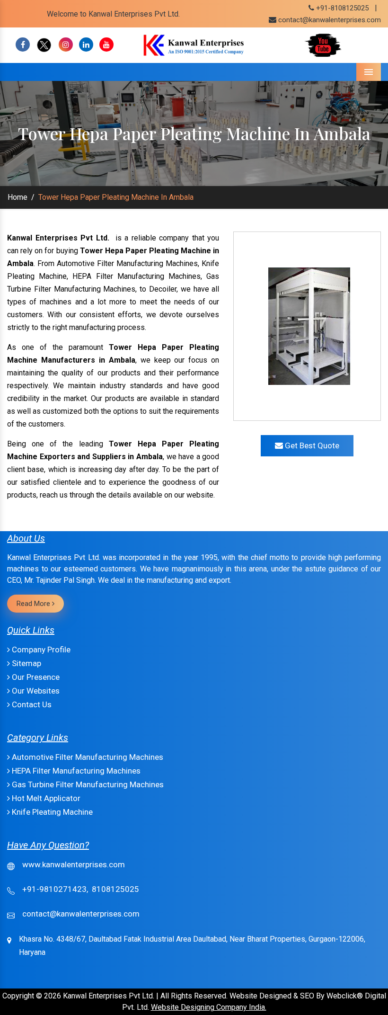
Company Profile (40, 649)
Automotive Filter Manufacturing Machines (86, 757)
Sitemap (25, 663)
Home (17, 197)
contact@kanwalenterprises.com (329, 20)
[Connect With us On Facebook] (23, 44)
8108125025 (115, 889)
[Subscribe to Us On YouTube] (106, 44)
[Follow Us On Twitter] (44, 44)
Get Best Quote (311, 445)
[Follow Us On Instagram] (66, 44)
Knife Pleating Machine (51, 812)
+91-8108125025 (341, 8)
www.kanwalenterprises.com (73, 864)
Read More (34, 603)
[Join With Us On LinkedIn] (86, 44)
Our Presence (35, 677)
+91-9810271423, (55, 889)
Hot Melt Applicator (45, 798)
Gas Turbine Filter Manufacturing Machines (87, 784)
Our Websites (35, 690)
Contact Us (31, 704)
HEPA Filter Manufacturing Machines (75, 770)
